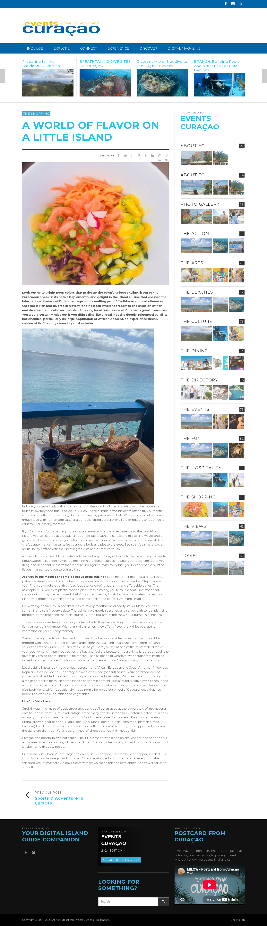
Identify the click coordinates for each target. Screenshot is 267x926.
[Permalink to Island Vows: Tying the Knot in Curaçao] (236, 480)
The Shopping (36, 113)
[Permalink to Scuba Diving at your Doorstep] (236, 392)
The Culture (196, 321)
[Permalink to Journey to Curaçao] (220, 158)
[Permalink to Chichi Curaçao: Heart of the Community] (236, 216)
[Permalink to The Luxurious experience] (236, 363)
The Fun (191, 438)
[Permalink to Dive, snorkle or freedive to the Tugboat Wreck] (105, 82)
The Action (195, 233)
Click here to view (121, 860)
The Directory (199, 380)
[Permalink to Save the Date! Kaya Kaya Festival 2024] (220, 275)
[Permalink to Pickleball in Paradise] (236, 245)
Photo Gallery (200, 204)
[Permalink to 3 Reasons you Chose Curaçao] (196, 158)
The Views (193, 526)
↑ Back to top (236, 919)
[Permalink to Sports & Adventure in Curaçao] (196, 245)
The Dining (194, 350)
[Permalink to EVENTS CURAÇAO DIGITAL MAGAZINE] (196, 187)
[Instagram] (233, 4)
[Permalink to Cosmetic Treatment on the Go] (196, 392)
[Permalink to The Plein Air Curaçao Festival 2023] (236, 450)
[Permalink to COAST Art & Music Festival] (220, 363)
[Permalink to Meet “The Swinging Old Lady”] (219, 82)
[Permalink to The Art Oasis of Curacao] (236, 275)
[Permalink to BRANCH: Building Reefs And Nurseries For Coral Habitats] (162, 84)
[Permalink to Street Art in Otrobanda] (196, 216)
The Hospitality (201, 467)
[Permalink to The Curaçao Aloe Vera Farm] (220, 216)
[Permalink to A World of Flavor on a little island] (196, 509)
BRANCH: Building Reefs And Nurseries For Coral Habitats (159, 66)
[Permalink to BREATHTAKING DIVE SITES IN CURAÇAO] (47, 82)
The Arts (192, 262)
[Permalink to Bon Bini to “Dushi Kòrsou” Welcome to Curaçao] (220, 187)
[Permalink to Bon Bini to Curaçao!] (220, 392)
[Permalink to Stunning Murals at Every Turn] (196, 275)
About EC (192, 145)
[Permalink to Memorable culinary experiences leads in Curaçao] (196, 363)
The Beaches (197, 292)
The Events (195, 409)
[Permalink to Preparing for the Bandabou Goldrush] (220, 304)
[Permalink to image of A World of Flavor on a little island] (95, 223)
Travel (189, 555)
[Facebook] (225, 4)
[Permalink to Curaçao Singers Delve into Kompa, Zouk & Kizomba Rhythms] (236, 421)
